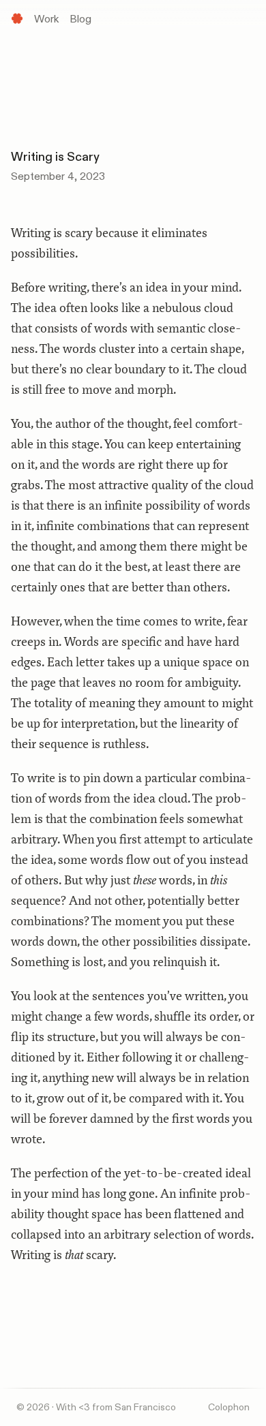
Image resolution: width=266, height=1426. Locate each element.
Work (46, 19)
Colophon (229, 1407)
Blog (80, 19)
